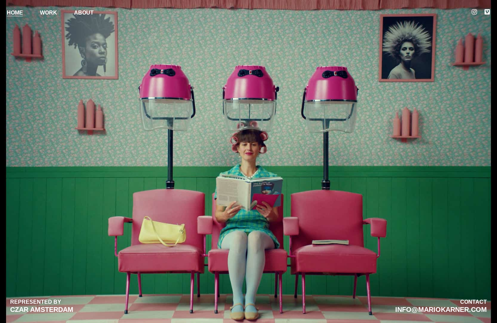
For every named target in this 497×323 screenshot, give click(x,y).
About (84, 13)
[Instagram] (474, 12)
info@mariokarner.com (441, 309)
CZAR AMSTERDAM (41, 309)
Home (15, 13)
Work (48, 13)
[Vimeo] (487, 12)
